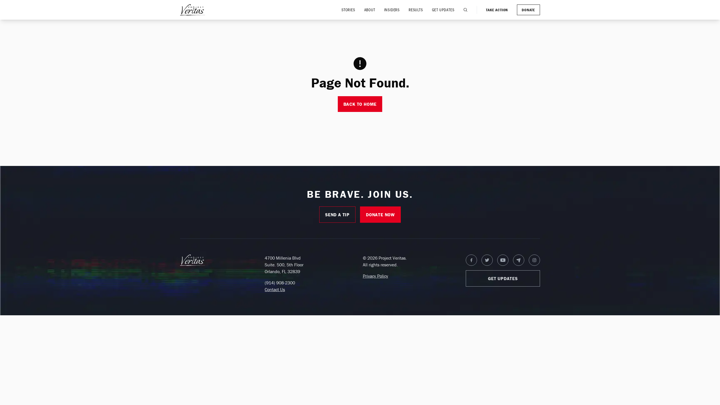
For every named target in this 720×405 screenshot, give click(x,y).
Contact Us (275, 289)
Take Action (497, 9)
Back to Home (360, 104)
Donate (528, 9)
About (369, 9)
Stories (348, 9)
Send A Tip (337, 214)
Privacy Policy (375, 276)
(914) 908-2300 (280, 282)
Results (416, 9)
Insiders (392, 9)
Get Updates (443, 9)
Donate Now (380, 214)
